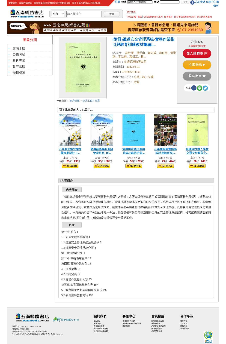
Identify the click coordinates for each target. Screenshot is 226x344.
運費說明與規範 (129, 321)
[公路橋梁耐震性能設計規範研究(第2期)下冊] (165, 129)
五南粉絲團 (184, 329)
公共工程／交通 (91, 100)
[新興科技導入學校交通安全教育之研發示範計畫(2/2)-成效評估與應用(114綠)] (197, 129)
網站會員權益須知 (158, 326)
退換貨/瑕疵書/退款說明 (132, 323)
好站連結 (183, 326)
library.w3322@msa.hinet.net (30, 326)
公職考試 (19, 54)
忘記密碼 (200, 2)
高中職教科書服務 (101, 329)
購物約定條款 (156, 329)
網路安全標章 (156, 331)
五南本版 (19, 48)
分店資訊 (97, 323)
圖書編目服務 (99, 326)
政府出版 (19, 66)
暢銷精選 (19, 72)
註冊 (117, 2)
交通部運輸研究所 (135, 61)
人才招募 (183, 323)
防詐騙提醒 (155, 323)
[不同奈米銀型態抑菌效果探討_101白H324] (70, 129)
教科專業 (19, 60)
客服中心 (211, 2)
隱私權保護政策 (157, 321)
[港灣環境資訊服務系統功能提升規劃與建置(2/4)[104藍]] (133, 129)
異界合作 (183, 321)
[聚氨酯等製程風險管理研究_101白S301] (102, 129)
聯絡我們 (126, 326)
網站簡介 (97, 321)
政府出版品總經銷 (101, 331)
